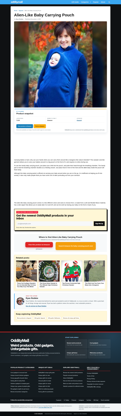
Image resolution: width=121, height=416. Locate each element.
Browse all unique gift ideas (71, 318)
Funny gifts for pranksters (45, 391)
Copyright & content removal (95, 384)
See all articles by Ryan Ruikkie (36, 306)
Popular (96, 2)
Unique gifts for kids (44, 386)
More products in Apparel (24, 318)
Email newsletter (105, 400)
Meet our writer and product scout (72, 383)
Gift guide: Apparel (39, 318)
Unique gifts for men (44, 375)
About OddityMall (68, 378)
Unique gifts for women (45, 378)
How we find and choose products (73, 380)
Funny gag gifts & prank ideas (19, 378)
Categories (85, 2)
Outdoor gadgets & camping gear (20, 383)
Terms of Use (90, 376)
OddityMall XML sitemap (94, 386)
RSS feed (96, 400)
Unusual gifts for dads (44, 380)
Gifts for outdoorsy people (45, 389)
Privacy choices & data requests (96, 381)
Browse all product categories (19, 391)
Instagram (81, 400)
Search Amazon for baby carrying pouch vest (76, 246)
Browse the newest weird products (73, 372)
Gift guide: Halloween (54, 318)
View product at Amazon (24, 126)
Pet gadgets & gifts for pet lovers (20, 389)
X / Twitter (66, 400)
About (103, 2)
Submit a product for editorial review (73, 386)
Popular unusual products (70, 375)
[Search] (109, 2)
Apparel (21, 10)
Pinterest (74, 400)
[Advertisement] (60, 146)
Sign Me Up (99, 223)
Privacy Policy (91, 378)
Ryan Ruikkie (19, 19)
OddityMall (20, 341)
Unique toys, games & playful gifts (20, 386)
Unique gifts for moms (44, 383)
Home (15, 10)
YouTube (89, 400)
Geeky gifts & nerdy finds (18, 380)
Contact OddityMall (92, 373)
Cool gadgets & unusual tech (19, 372)
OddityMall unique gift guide (46, 372)
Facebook (58, 400)
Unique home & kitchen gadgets (20, 375)
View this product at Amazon (39, 245)
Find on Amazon (39, 126)
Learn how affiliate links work (45, 407)
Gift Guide (75, 2)
